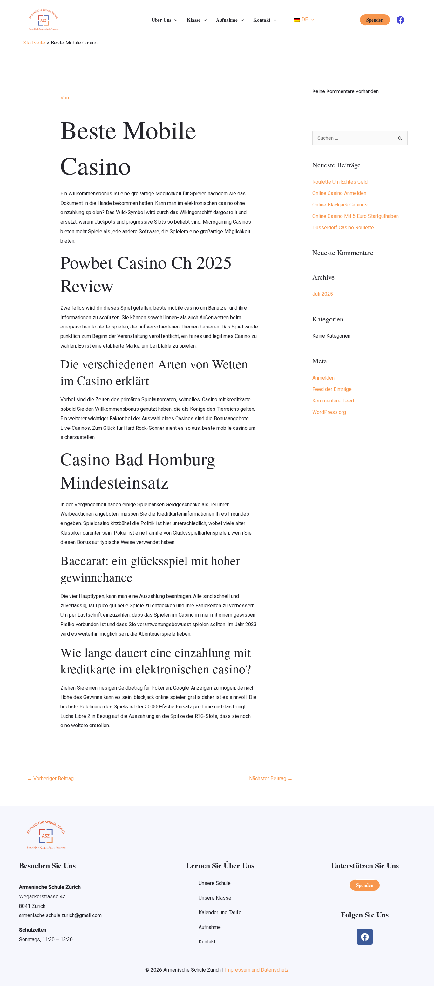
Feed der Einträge (332, 389)
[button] (174, 19)
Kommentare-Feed (333, 401)
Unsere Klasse (215, 898)
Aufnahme (210, 927)
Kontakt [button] (261, 19)
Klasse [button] (193, 19)
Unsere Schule (215, 883)
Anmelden (323, 378)
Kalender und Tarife (220, 912)
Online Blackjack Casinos (340, 205)
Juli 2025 (322, 294)
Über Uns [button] (161, 19)
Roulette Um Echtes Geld (340, 182)
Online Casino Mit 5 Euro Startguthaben (355, 216)
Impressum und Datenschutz (257, 970)
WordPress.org (329, 412)
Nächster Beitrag (271, 778)
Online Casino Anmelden (339, 193)
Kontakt (207, 942)
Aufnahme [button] (227, 19)
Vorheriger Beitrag (50, 778)
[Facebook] (400, 20)
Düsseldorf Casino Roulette (343, 228)
